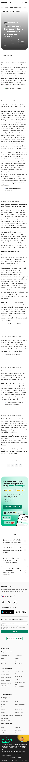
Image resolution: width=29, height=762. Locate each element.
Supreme (4, 661)
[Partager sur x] (12, 465)
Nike (2, 727)
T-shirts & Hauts (20, 704)
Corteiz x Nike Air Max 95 (10, 307)
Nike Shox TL (19, 679)
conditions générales (18, 627)
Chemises (4, 701)
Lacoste (17, 727)
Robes (3, 712)
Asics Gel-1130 (19, 687)
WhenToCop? (14, 451)
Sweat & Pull (19, 712)
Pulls (16, 701)
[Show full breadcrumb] (2, 7)
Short (3, 704)
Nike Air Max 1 (19, 676)
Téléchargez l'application (12, 506)
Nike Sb (3, 664)
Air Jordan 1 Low (6, 672)
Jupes (3, 707)
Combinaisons (19, 707)
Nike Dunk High (6, 680)
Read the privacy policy (6, 755)
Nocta (17, 733)
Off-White (18, 655)
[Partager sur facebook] (16, 465)
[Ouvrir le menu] (26, 2)
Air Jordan (4, 733)
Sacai (17, 658)
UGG (2, 658)
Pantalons (18, 715)
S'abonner (14, 631)
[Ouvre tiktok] (15, 602)
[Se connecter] (22, 2)
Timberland (5, 655)
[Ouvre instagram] (3, 602)
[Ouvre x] (9, 602)
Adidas (3, 730)
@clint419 (6, 111)
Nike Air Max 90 (6, 683)
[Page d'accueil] (6, 2)
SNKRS (13, 432)
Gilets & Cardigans (7, 715)
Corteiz (3, 445)
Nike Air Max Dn (6, 686)
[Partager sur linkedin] (20, 465)
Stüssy (17, 661)
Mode (14, 460)
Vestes (3, 710)
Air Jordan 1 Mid (6, 674)
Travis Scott (19, 664)
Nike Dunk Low (6, 677)
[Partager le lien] (8, 465)
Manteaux (18, 710)
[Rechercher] (18, 2)
